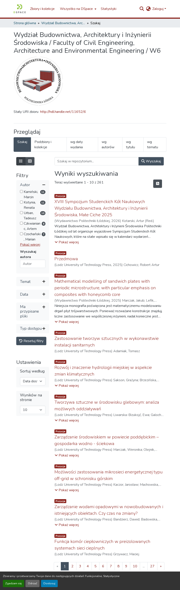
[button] (20, 8)
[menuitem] (77, 9)
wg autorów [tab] (108, 144)
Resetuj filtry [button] (33, 341)
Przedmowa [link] (66, 259)
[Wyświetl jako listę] (20, 161)
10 (135, 566)
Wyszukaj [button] (153, 161)
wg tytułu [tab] (130, 144)
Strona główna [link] (25, 23)
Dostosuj (49, 583)
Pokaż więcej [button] (30, 244)
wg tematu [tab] (152, 144)
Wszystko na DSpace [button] (76, 8)
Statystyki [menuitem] (108, 8)
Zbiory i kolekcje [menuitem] (42, 8)
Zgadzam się (13, 583)
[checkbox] (21, 191)
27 (152, 566)
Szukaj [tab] (22, 141)
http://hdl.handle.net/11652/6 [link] (63, 111)
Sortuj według (32, 371)
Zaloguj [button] (158, 8)
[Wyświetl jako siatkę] (29, 161)
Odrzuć (32, 583)
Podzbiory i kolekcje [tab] (42, 144)
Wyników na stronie (31, 397)
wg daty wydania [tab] (76, 144)
